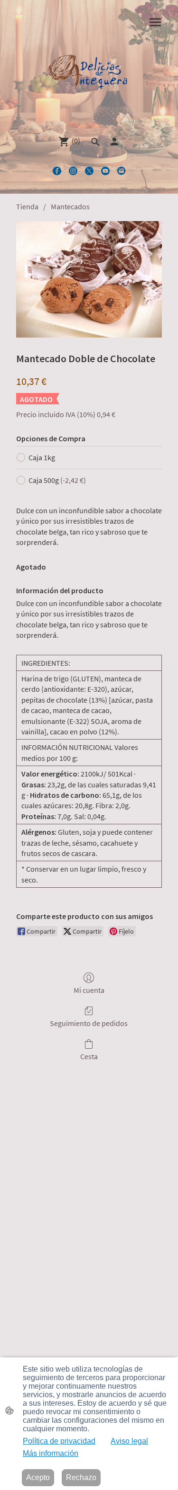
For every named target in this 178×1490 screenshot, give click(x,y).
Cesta (89, 1056)
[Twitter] (89, 171)
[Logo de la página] (89, 75)
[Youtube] (105, 171)
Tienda (27, 206)
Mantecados (70, 206)
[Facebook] (57, 171)
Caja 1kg (41, 457)
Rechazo (81, 1477)
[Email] (121, 171)
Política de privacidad (59, 1441)
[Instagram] (73, 171)
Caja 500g (57, 480)
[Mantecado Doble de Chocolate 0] (89, 279)
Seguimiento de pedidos (89, 1023)
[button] (95, 142)
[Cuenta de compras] (114, 141)
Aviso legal (129, 1441)
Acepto (38, 1477)
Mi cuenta (89, 990)
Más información (50, 1453)
